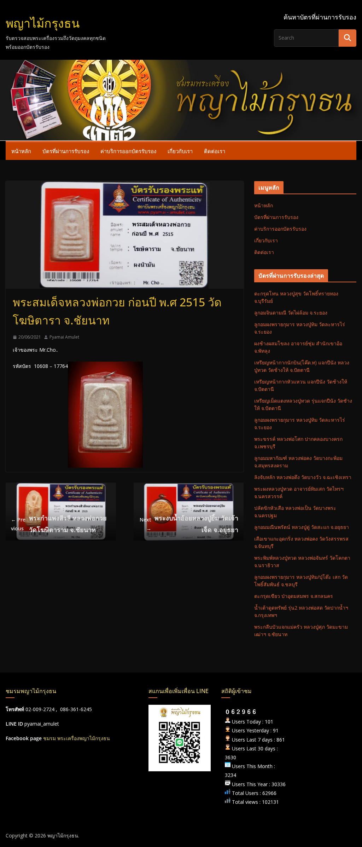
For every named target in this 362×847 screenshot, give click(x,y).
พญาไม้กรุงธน (43, 23)
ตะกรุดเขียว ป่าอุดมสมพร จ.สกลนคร (293, 596)
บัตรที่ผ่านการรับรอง (65, 151)
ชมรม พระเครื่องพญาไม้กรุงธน (76, 738)
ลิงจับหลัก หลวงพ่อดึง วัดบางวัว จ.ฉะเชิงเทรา (302, 477)
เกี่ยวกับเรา (180, 151)
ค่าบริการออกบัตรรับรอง (128, 151)
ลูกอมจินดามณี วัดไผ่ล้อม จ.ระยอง (290, 312)
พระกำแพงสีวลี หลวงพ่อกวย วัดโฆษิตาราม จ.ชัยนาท (59, 524)
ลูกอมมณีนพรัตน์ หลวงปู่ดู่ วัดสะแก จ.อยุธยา (301, 527)
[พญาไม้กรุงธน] (181, 65)
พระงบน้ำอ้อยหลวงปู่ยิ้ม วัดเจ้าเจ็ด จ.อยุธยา (189, 524)
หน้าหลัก (21, 151)
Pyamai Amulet (64, 337)
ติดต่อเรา (214, 151)
